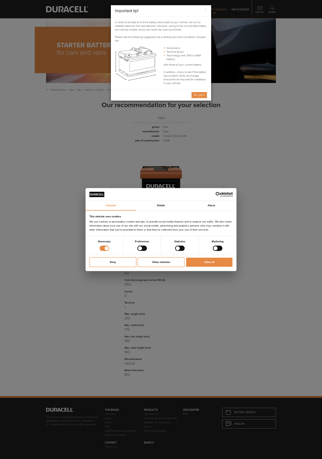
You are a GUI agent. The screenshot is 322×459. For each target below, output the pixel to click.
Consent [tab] (111, 205)
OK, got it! (199, 95)
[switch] (142, 248)
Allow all (209, 262)
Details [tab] (161, 205)
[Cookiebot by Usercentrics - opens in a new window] (218, 194)
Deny (113, 262)
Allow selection (161, 262)
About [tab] (211, 205)
